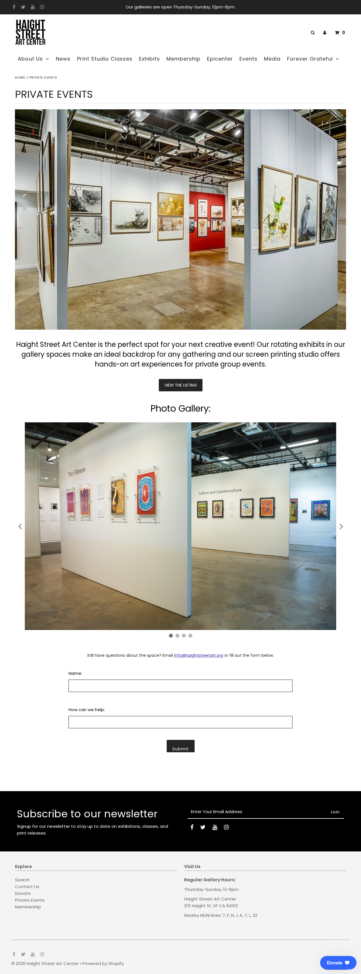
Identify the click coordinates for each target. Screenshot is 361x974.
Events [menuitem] (248, 58)
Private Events (30, 900)
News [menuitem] (63, 58)
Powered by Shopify (103, 963)
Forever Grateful (310, 58)
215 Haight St (197, 906)
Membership (28, 907)
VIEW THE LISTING (180, 385)
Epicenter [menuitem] (220, 58)
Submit (180, 749)
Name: (75, 673)
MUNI (205, 915)
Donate (23, 893)
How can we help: (87, 710)
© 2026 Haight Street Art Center (44, 963)
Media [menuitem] (272, 58)
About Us (30, 58)
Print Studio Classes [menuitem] (105, 58)
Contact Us (27, 886)
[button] (338, 962)
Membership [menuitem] (183, 58)
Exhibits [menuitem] (149, 58)
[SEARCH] (312, 32)
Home (20, 77)
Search (22, 880)
